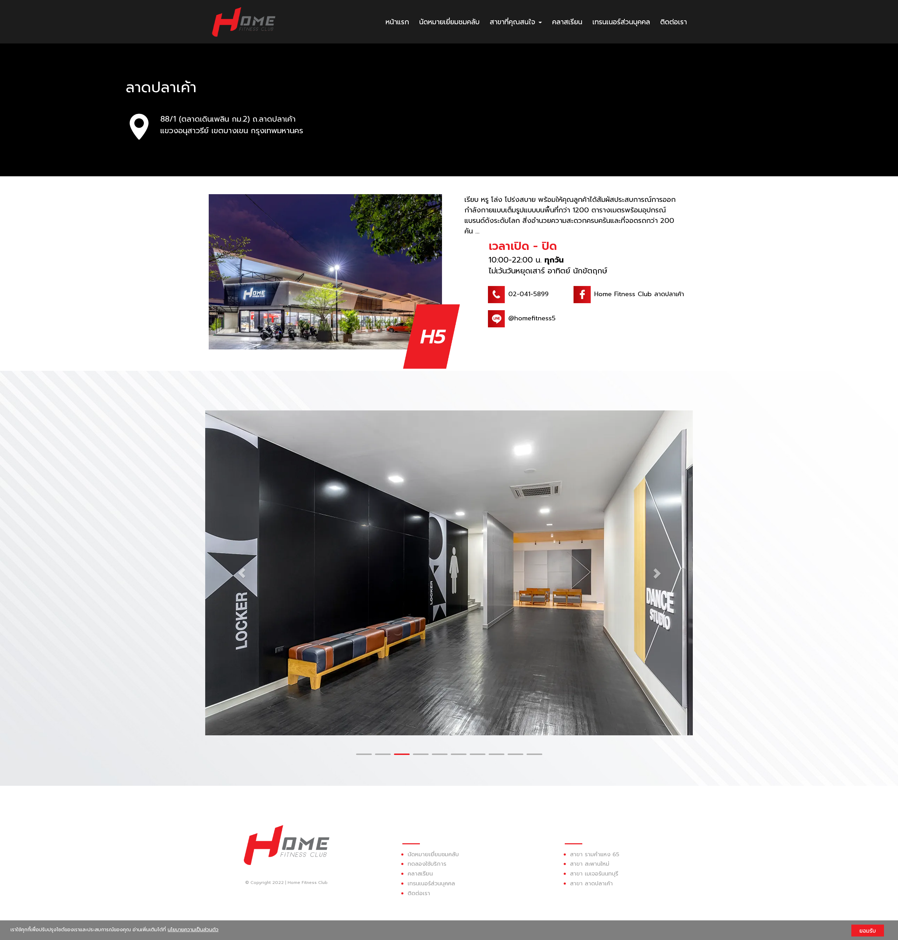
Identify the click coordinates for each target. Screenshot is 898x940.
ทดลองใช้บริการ (427, 864)
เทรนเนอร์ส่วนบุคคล (621, 21)
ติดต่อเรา (673, 21)
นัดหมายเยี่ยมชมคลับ (449, 21)
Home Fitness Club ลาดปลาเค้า (639, 294)
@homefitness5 (532, 318)
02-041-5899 (528, 294)
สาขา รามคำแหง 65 (594, 854)
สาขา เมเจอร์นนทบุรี (594, 874)
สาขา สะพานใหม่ (589, 864)
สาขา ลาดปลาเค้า (591, 883)
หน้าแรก (397, 21)
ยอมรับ (867, 930)
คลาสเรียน (567, 21)
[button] (242, 572)
